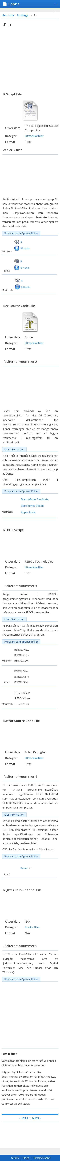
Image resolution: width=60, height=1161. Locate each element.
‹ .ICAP (23, 1118)
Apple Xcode (28, 512)
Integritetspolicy (42, 1157)
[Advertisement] (30, 59)
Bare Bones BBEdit (32, 505)
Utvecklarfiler (34, 136)
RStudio (25, 248)
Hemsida (8, 15)
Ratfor (24, 868)
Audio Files (32, 927)
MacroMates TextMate (34, 499)
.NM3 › (36, 1118)
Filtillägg (22, 15)
